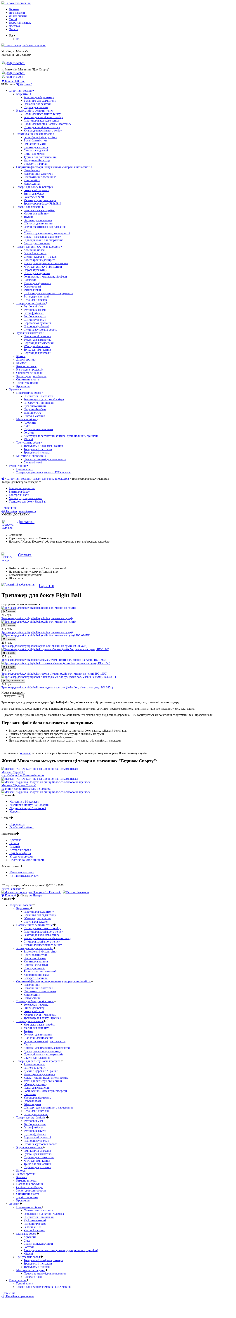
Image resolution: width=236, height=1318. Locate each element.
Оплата (13, 29)
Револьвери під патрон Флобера (44, 399)
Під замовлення (14, 680)
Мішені (28, 439)
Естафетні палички (36, 163)
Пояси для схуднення (37, 273)
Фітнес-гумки (32, 289)
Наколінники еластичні (38, 173)
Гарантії (46, 585)
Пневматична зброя (29, 392)
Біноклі (20, 356)
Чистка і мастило (34, 416)
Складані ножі (33, 462)
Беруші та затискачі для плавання (44, 226)
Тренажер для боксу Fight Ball (42, 203)
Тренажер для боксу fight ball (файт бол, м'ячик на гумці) (37, 618)
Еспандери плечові (36, 299)
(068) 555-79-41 (15, 73)
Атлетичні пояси (34, 250)
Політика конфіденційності (26, 859)
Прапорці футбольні (36, 326)
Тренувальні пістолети (38, 449)
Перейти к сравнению (19, 1296)
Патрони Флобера (35, 409)
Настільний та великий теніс (34, 110)
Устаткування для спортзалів (34, 133)
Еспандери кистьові (36, 296)
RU (18, 38)
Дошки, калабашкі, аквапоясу (42, 236)
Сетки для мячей (34, 153)
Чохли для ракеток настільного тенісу (47, 123)
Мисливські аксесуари (30, 455)
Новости (14, 811)
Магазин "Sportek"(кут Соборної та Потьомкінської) (22, 773)
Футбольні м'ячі (34, 306)
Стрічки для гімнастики (39, 342)
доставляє (25, 753)
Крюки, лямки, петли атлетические (46, 263)
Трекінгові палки (27, 382)
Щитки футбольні (35, 319)
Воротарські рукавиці (37, 323)
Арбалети (30, 422)
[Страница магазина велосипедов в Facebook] (31, 892)
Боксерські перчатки (36, 190)
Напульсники (32, 183)
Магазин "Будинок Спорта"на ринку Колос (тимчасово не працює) (26, 787)
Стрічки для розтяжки (37, 352)
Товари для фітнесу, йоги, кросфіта (38, 246)
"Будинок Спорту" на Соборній (29, 804)
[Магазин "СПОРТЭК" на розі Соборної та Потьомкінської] (39, 768)
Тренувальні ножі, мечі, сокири (43, 445)
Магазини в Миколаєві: (24, 801)
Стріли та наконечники (38, 429)
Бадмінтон (23, 94)
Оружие (14, 389)
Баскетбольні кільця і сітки (40, 137)
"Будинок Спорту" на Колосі (27, 808)
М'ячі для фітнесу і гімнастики (43, 266)
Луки (27, 425)
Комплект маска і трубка (39, 210)
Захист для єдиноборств (31, 376)
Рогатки (29, 432)
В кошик (10, 611)
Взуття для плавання (37, 243)
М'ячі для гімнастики (37, 346)
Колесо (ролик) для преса (39, 259)
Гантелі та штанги (35, 253)
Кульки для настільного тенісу (43, 130)
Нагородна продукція (29, 369)
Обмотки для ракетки (37, 103)
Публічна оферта (20, 853)
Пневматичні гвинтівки (39, 402)
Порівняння (8, 507)
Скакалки (30, 279)
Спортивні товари (20, 90)
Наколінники (32, 170)
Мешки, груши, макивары (40, 200)
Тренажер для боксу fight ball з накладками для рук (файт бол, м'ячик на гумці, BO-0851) (57, 687)
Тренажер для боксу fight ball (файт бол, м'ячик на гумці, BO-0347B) (44, 645)
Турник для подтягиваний (40, 157)
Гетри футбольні (34, 313)
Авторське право (20, 849)
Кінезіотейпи (32, 180)
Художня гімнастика (29, 333)
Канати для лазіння (36, 147)
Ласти (27, 230)
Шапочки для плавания (38, 223)
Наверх (37, 895)
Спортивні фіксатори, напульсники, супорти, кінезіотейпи (53, 167)
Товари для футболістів (31, 303)
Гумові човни (18, 465)
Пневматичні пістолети (38, 396)
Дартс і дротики (26, 359)
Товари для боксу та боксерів (35, 186)
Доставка (14, 25)
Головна (14, 9)
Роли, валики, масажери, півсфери (45, 276)
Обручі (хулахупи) (35, 269)
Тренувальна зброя (28, 442)
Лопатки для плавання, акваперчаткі (47, 233)
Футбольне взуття (35, 316)
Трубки (28, 216)
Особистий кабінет (21, 827)
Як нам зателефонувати (24, 875)
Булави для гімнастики (38, 339)
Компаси (21, 362)
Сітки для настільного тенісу (42, 127)
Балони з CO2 (32, 412)
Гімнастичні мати (35, 143)
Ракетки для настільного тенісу (43, 117)
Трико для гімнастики (37, 349)
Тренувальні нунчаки (37, 452)
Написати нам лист (21, 872)
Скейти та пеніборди (29, 372)
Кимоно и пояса (26, 366)
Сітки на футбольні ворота (40, 329)
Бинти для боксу (34, 193)
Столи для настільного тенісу (42, 113)
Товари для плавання (30, 206)
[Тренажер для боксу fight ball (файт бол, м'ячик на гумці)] (38, 607)
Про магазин (17, 12)
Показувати (9, 695)
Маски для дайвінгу (36, 213)
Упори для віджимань (37, 283)
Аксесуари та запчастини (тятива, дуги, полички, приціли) (61, 435)
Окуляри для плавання (38, 220)
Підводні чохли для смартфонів (43, 240)
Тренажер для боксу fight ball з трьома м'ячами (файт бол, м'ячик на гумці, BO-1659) (54, 673)
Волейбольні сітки (35, 140)
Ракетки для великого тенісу (41, 120)
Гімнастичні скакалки (37, 336)
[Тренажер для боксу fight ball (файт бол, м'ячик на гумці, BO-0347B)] (45, 635)
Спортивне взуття (27, 379)
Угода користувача (21, 856)
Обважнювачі (32, 286)
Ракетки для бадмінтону (39, 97)
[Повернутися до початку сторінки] (16, 3)
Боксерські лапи (34, 196)
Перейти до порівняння (20, 511)
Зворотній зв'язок (20, 22)
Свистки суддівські (36, 150)
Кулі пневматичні (35, 406)
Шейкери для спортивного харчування (48, 293)
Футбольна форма (35, 309)
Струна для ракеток (36, 107)
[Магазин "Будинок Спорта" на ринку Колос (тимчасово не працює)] (45, 782)
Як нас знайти (18, 16)
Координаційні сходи (37, 160)
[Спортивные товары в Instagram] (76, 892)
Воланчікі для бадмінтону (40, 100)
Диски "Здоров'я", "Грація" (41, 256)
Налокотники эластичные (40, 177)
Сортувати (8, 604)
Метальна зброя (26, 419)
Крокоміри (23, 386)
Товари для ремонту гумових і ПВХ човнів (43, 472)
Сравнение (8, 1293)
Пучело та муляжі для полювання (45, 459)
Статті (13, 19)
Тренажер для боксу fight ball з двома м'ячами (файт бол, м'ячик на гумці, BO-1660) (53, 659)
